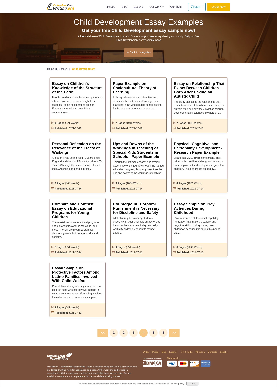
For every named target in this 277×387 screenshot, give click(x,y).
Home (51, 69)
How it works (186, 352)
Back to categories (140, 52)
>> (174, 332)
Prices (111, 6)
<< (103, 332)
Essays (138, 6)
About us (200, 352)
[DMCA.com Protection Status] (152, 362)
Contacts (176, 6)
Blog (124, 6)
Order (146, 352)
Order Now (219, 6)
